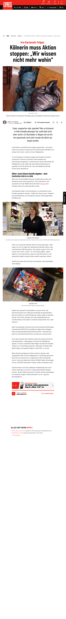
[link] (7, 5)
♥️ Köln (26, 7)
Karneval (13, 36)
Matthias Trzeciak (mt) (13, 122)
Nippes (20, 36)
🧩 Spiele (62, 7)
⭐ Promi (33, 7)
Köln (8, 36)
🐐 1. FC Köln (17, 7)
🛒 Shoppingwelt (51, 7)
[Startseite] (4, 36)
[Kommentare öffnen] (53, 122)
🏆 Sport (41, 7)
